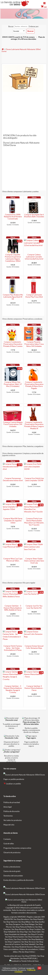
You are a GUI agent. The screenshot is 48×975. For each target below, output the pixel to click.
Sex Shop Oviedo (20, 939)
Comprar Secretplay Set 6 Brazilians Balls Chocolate (34, 216)
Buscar (11, 26)
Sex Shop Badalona (35, 939)
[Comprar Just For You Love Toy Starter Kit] (33, 594)
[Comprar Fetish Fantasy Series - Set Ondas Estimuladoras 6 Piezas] (12, 639)
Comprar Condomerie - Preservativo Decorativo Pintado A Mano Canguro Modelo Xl (34, 425)
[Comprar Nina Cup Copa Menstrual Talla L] (12, 547)
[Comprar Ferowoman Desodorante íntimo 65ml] (12, 469)
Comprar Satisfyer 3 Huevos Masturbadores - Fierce (34, 688)
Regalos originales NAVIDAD (14, 917)
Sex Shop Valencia (10, 922)
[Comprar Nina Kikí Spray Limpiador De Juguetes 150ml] (12, 509)
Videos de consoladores (29, 949)
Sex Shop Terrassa (28, 942)
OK (39, 968)
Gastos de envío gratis (11, 871)
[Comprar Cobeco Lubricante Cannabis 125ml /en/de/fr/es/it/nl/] (33, 245)
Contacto (7, 839)
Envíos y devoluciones (11, 867)
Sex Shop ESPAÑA (29, 956)
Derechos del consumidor (13, 876)
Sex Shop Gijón (34, 932)
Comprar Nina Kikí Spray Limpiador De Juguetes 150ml (12, 520)
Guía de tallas (8, 844)
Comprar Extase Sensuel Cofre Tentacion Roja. (34, 647)
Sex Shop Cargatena (12, 942)
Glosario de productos (12, 852)
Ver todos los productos (12, 820)
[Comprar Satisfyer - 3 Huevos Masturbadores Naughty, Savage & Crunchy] (12, 679)
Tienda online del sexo (12, 956)
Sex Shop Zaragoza (13, 924)
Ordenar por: (34, 26)
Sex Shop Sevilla (38, 922)
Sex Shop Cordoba (33, 929)
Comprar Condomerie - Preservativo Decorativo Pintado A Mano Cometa (12, 344)
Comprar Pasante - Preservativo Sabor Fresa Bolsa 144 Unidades (34, 344)
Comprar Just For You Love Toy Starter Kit (34, 607)
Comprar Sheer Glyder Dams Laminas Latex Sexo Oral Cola (34, 561)
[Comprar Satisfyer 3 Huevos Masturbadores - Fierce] (33, 677)
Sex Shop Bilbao (24, 922)
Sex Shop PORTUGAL (28, 958)
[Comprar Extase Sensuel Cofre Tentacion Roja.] (33, 637)
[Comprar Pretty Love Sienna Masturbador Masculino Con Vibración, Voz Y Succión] (33, 512)
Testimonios (8, 816)
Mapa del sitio (8, 825)
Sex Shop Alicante (18, 929)
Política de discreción (11, 811)
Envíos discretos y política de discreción (18, 880)
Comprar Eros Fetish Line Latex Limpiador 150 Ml (34, 479)
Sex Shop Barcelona (21, 919)
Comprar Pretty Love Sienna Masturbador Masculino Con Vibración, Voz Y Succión (34, 521)
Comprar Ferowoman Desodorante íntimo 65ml (13, 479)
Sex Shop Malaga (27, 924)
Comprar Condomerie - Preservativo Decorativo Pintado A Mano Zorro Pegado (34, 385)
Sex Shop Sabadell (28, 944)
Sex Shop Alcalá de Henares (22, 947)
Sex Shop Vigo (22, 932)
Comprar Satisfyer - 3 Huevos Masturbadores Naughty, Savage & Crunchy (13, 689)
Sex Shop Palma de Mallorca (23, 927)
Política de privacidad (11, 802)
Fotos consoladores (11, 949)
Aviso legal (7, 807)
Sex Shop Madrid (36, 919)
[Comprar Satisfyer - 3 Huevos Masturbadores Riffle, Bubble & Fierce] (12, 597)
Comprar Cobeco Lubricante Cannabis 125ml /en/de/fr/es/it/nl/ (34, 257)
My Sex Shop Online (26, 952)
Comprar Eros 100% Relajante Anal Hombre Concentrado (13, 217)
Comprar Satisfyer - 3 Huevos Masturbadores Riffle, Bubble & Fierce (13, 608)
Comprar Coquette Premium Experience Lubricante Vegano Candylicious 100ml (13, 258)
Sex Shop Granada (32, 937)
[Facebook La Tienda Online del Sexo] (24, 961)
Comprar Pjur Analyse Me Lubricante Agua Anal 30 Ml (13, 297)
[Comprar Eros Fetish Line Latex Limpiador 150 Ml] (33, 469)
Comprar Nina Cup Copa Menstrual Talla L (12, 560)
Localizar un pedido (13, 784)
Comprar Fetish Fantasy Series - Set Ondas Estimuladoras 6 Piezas (13, 648)
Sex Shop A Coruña (35, 934)
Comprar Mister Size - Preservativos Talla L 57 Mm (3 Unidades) (13, 384)
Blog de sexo (39, 947)
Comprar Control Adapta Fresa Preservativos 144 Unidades (12, 424)
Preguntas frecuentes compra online (17, 848)
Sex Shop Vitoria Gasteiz (14, 937)
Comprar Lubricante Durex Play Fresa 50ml (34, 296)
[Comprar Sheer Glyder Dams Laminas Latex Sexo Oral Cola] (33, 549)
